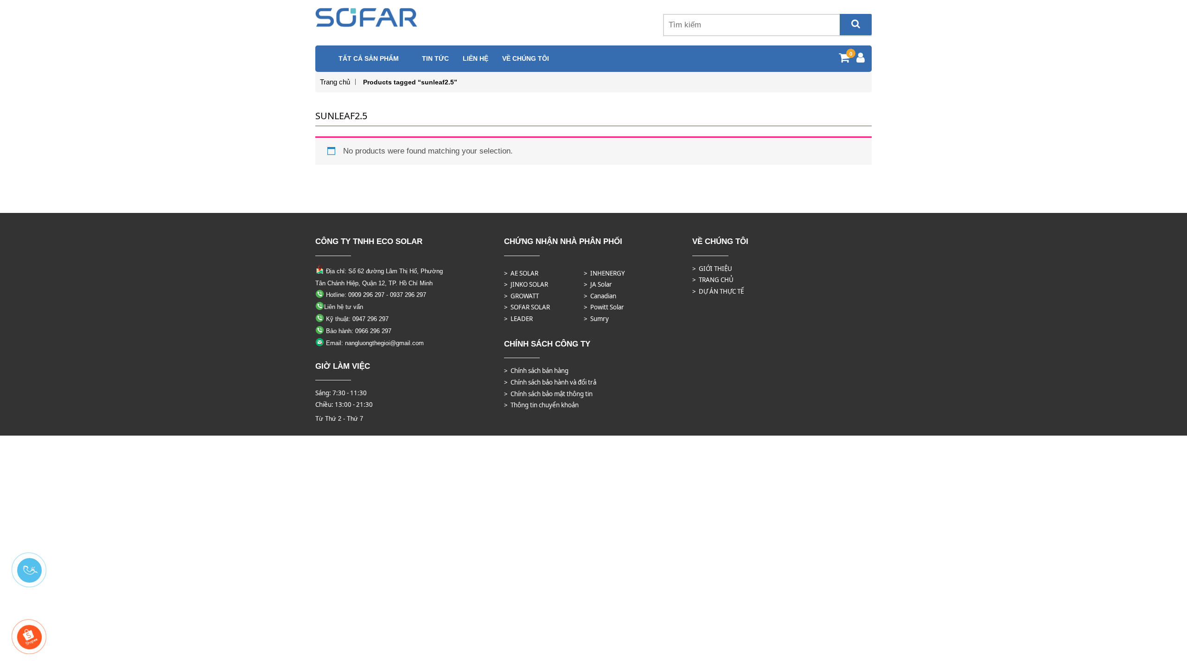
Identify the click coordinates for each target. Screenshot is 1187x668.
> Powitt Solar (604, 307)
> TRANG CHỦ (713, 280)
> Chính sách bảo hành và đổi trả (550, 382)
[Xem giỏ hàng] (844, 59)
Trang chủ (335, 82)
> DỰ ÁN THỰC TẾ (718, 291)
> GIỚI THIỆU (712, 268)
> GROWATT (521, 296)
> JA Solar (598, 284)
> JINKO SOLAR (526, 284)
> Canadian (600, 296)
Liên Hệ (475, 58)
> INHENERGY (604, 273)
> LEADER (518, 319)
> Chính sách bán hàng (536, 370)
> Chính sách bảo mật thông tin (548, 394)
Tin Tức (435, 58)
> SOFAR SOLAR (527, 307)
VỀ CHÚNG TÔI (525, 58)
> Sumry (596, 319)
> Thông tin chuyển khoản (541, 405)
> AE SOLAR (521, 273)
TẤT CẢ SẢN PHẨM (368, 58)
